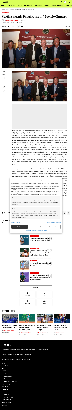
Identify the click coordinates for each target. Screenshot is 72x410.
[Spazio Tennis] (6, 1)
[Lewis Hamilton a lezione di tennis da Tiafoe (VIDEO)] (24, 265)
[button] (57, 2)
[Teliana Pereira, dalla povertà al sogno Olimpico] (45, 318)
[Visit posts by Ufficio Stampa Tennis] (3, 20)
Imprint (45, 230)
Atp (31, 260)
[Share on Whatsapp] (15, 26)
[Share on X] (12, 26)
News (32, 236)
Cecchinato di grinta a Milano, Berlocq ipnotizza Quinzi (27, 327)
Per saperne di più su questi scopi (54, 222)
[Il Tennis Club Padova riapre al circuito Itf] (10, 318)
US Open (36, 236)
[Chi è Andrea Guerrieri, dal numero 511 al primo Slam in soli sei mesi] (24, 240)
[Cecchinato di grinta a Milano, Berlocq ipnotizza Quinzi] (27, 318)
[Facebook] (27, 294)
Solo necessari (37, 227)
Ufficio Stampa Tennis (12, 20)
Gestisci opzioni (53, 227)
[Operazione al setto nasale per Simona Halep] (62, 318)
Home (3, 9)
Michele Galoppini (42, 332)
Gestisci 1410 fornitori (16, 222)
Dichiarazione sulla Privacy (37, 230)
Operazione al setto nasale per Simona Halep (61, 327)
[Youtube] (44, 302)
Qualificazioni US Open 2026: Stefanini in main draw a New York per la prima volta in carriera (40, 253)
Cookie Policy (28, 230)
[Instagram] (27, 302)
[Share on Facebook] (8, 26)
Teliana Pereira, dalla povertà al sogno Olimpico (44, 327)
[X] (44, 294)
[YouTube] (7, 345)
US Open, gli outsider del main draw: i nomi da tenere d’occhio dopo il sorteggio (40, 277)
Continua (19, 227)
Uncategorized (5, 12)
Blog (7, 9)
